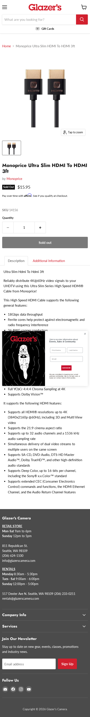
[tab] (16, 260)
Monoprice (14, 179)
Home (6, 46)
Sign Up (67, 664)
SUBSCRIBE (66, 368)
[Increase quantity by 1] (40, 227)
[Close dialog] (85, 334)
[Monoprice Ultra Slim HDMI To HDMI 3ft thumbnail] (11, 148)
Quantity (8, 218)
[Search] (82, 19)
